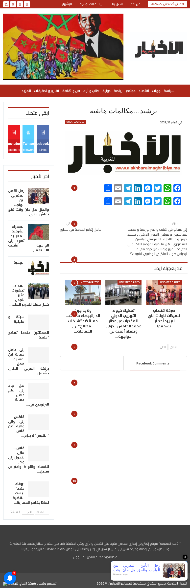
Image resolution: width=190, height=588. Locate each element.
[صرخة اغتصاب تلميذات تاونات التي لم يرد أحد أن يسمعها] (164, 292)
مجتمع (131, 91)
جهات (156, 91)
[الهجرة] (38, 268)
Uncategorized (75, 122)
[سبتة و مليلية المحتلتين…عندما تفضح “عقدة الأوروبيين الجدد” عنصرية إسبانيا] (38, 322)
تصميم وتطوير (46, 583)
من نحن (135, 4)
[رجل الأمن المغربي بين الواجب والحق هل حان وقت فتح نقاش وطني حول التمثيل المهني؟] (38, 196)
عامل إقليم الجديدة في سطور (80, 229)
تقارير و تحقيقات (46, 91)
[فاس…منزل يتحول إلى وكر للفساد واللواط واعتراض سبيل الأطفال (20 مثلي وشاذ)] (38, 453)
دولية (106, 91)
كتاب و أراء (91, 91)
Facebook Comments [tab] (152, 363)
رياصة (118, 91)
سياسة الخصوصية (92, 4)
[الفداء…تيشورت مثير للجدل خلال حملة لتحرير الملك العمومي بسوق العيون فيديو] (38, 291)
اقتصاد (144, 91)
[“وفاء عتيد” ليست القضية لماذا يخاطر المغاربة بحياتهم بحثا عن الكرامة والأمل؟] (38, 489)
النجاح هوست (17, 583)
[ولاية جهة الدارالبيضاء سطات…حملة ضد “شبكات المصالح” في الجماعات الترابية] (83, 292)
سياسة (169, 91)
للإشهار (67, 4)
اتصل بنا (117, 4)
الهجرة (19, 262)
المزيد (26, 91)
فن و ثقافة (71, 91)
